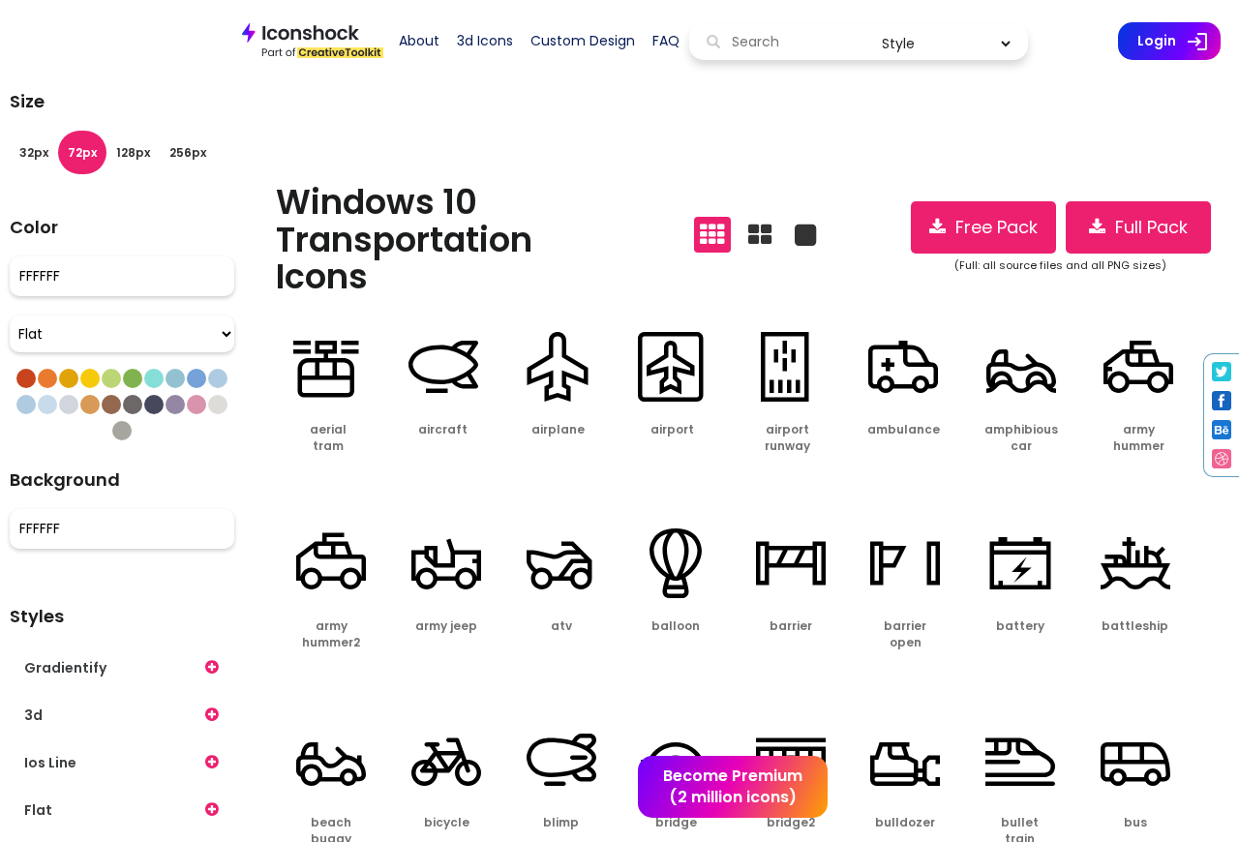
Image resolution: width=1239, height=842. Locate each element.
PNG (301, 480)
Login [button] (1179, 41)
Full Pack (1146, 227)
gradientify (65, 667)
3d (33, 715)
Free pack (992, 227)
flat (38, 810)
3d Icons (485, 40)
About (419, 40)
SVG (353, 480)
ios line (50, 762)
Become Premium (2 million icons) (732, 787)
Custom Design (582, 40)
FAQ (666, 40)
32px (33, 152)
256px (187, 152)
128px (133, 152)
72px (82, 152)
